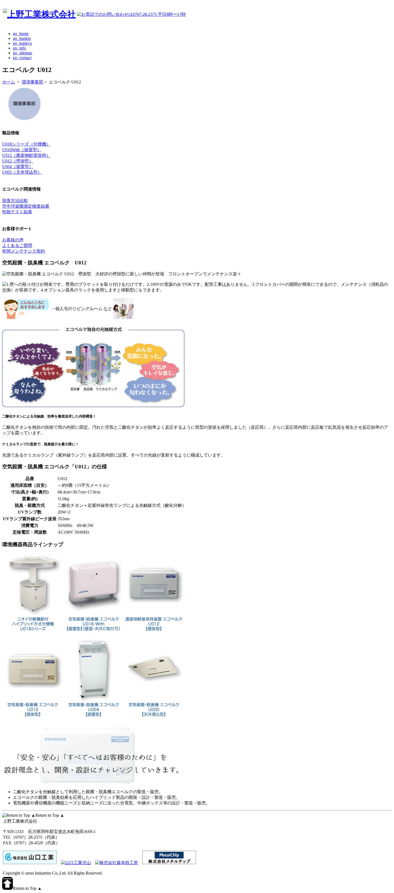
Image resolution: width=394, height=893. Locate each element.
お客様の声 (13, 240)
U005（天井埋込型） (22, 172)
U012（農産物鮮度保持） (26, 155)
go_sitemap (22, 53)
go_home (21, 33)
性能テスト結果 (17, 212)
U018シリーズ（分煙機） (26, 144)
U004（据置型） (17, 166)
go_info (19, 48)
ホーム (8, 82)
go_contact (22, 57)
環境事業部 (32, 82)
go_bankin (22, 38)
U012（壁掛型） (17, 161)
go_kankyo (22, 43)
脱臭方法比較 (15, 200)
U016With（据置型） (21, 149)
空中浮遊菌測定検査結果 (25, 206)
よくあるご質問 (17, 245)
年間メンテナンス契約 (23, 251)
